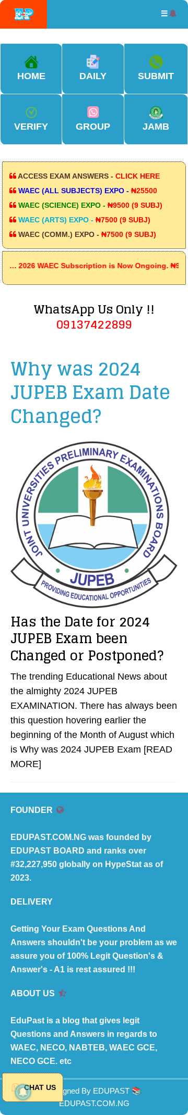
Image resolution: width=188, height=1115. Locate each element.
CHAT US (39, 1087)
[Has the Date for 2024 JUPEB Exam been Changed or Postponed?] (94, 524)
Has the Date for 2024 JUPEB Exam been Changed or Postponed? (86, 638)
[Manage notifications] (23, 1092)
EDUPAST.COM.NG (94, 1103)
